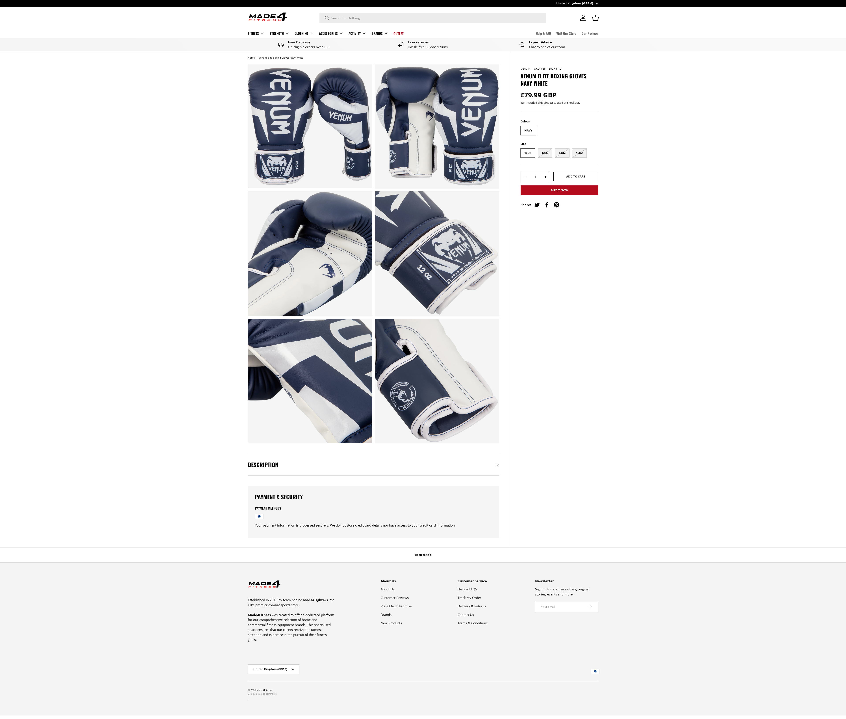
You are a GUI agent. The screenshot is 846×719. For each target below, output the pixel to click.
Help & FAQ (543, 33)
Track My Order (469, 597)
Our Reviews (590, 33)
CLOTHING (301, 33)
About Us (388, 589)
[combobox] (432, 18)
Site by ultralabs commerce (262, 693)
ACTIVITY (355, 33)
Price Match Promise (396, 606)
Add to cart (575, 176)
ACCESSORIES (328, 33)
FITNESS (253, 33)
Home (251, 57)
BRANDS (377, 33)
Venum (525, 68)
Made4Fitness (264, 690)
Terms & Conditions (473, 623)
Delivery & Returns (472, 606)
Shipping (543, 103)
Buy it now (559, 190)
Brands (386, 614)
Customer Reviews (395, 597)
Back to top (423, 555)
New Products (391, 623)
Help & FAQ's (467, 589)
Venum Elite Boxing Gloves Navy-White (281, 57)
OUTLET (398, 33)
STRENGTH (277, 33)
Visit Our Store (566, 33)
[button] (595, 18)
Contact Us (466, 614)
